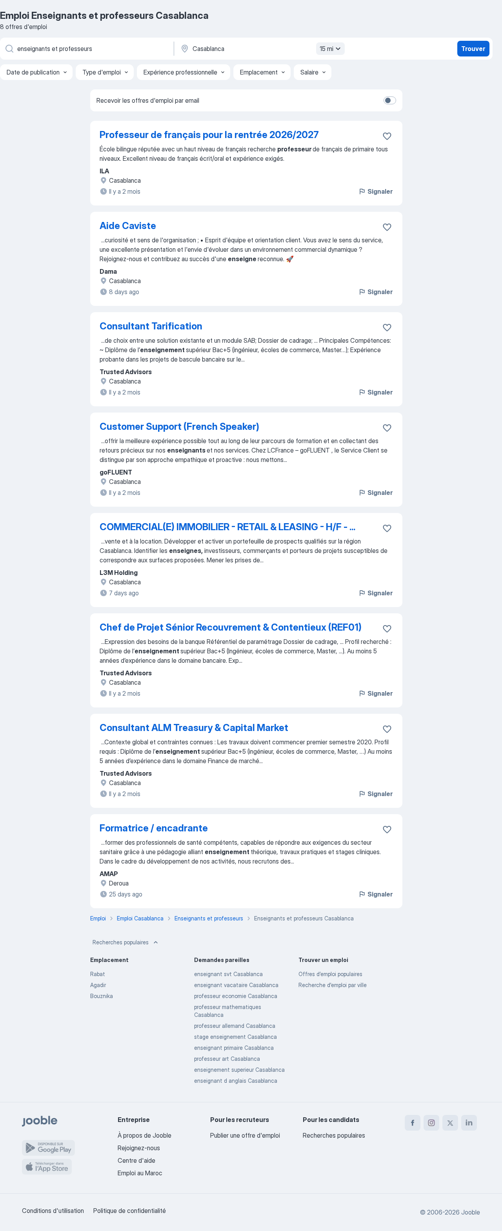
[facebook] (412, 1123)
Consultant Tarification (151, 326)
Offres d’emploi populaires (330, 974)
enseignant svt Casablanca (228, 974)
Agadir (98, 985)
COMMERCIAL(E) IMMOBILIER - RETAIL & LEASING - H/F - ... (227, 527)
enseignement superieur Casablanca (239, 1069)
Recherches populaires (121, 942)
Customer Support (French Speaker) (179, 426)
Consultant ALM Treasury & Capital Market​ (194, 727)
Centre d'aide (136, 1160)
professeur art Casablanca (227, 1058)
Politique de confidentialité (129, 1211)
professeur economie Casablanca (235, 996)
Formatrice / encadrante (154, 828)
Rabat (97, 974)
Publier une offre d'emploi (245, 1135)
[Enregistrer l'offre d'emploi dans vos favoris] (387, 136)
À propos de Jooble (144, 1135)
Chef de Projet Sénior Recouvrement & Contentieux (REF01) (231, 627)
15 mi (326, 49)
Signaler (380, 191)
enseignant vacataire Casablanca (236, 985)
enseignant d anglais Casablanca (235, 1080)
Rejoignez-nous (139, 1148)
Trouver (473, 49)
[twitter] (450, 1123)
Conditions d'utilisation (53, 1211)
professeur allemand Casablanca (234, 1025)
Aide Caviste (128, 225)
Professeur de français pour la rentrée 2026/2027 (209, 134)
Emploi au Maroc (140, 1173)
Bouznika (101, 996)
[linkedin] (469, 1123)
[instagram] (431, 1123)
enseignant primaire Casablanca (234, 1047)
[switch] (390, 100)
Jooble (470, 1212)
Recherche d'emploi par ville (332, 985)
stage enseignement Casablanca (235, 1036)
